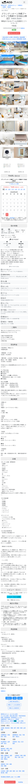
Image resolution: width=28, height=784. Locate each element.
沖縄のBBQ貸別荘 (14, 701)
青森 (12, 728)
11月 (12, 189)
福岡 (7, 771)
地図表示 (23, 28)
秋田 (18, 728)
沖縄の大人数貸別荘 (14, 708)
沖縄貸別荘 (4, 719)
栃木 (2, 736)
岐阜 (5, 750)
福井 (14, 743)
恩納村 (20, 698)
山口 (22, 757)
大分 (17, 771)
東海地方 (3, 748)
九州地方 (3, 771)
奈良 (2, 759)
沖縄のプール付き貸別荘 (14, 705)
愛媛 (5, 766)
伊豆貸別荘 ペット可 (16, 717)
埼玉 (20, 735)
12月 (16, 189)
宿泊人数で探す (14, 716)
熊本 (20, 771)
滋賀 (11, 755)
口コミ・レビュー (5, 722)
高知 (2, 766)
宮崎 (23, 771)
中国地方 (17, 755)
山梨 (8, 741)
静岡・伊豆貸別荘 (5, 717)
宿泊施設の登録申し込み (7, 777)
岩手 (15, 728)
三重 (8, 750)
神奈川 (17, 736)
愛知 (2, 750)
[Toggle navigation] (24, 2)
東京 (14, 736)
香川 (7, 764)
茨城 (8, 735)
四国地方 (3, 764)
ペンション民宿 (15, 722)
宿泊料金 (16, 37)
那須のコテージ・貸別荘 (7, 721)
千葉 (23, 735)
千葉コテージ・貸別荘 (13, 719)
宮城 (21, 728)
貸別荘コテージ (5, 714)
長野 (2, 743)
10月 (9, 189)
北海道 (2, 728)
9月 (6, 189)
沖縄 (14, 698)
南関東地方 (15, 735)
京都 (2, 757)
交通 (24, 39)
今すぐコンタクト (14, 33)
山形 (24, 728)
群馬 (5, 736)
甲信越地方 (4, 741)
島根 (21, 755)
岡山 (16, 757)
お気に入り (23, 722)
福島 (2, 729)
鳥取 (24, 755)
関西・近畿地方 (5, 755)
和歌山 (5, 759)
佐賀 (10, 771)
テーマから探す (5, 716)
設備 (4, 39)
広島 (19, 757)
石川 (22, 741)
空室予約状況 (22, 716)
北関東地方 (4, 735)
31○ (7, 214)
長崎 (14, 771)
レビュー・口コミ (11, 39)
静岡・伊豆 (9, 748)
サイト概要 (17, 777)
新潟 (5, 743)
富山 (19, 741)
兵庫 (8, 757)
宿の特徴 (5, 37)
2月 (21, 189)
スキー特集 (20, 721)
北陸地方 (15, 741)
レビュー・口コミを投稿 (14, 597)
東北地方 (7, 728)
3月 (24, 189)
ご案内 (11, 37)
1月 (19, 189)
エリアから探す (14, 714)
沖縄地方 (8, 698)
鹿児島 (2, 772)
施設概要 (22, 37)
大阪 (5, 757)
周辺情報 (19, 39)
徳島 (10, 764)
